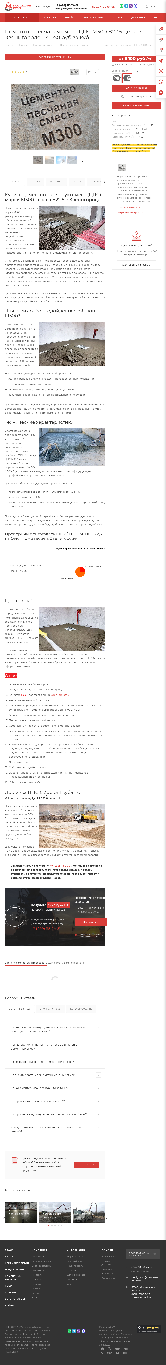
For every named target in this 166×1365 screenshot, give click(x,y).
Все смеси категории (128, 207)
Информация (76, 1250)
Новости (36, 1279)
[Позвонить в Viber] (131, 6)
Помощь (107, 1250)
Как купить (56, 182)
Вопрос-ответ (108, 1273)
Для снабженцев (76, 1274)
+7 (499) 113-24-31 (66, 5)
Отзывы (35, 182)
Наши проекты (75, 1265)
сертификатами (61, 694)
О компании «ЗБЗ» (50, 1009)
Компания (39, 1250)
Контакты (37, 1274)
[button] (48, 1225)
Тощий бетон (14, 1269)
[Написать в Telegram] (126, 6)
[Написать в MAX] (135, 6)
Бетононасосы (15, 1298)
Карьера (36, 1297)
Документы (38, 1270)
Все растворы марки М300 (131, 212)
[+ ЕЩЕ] (155, 17)
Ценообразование (81, 1009)
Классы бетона (75, 1261)
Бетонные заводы (41, 1261)
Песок (9, 1285)
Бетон (9, 1256)
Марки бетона (75, 1256)
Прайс (9, 1250)
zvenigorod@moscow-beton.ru (71, 8)
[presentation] (28, 161)
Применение (108, 1278)
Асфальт (11, 1305)
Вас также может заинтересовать (26, 962)
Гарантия (106, 1269)
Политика (72, 1270)
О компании (38, 1256)
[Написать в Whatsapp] (121, 6)
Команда (37, 1284)
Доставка (96, 182)
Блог (69, 1284)
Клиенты (36, 1293)
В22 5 (128, 121)
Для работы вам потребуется (66, 962)
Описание (15, 182)
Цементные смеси (20, 1009)
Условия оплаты (110, 1256)
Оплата (77, 182)
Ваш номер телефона (91, 908)
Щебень (10, 1292)
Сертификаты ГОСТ (42, 1265)
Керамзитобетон (17, 1263)
